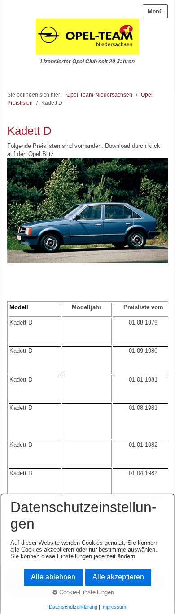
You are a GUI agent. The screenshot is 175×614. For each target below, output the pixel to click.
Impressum (113, 607)
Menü (155, 11)
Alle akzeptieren (118, 577)
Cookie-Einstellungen (85, 592)
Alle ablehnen (53, 577)
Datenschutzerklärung (73, 607)
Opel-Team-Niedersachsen (99, 95)
